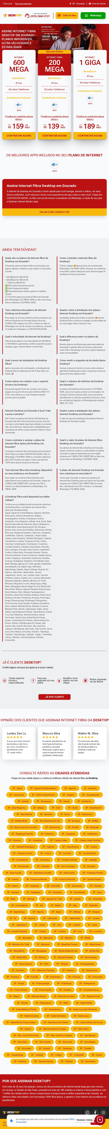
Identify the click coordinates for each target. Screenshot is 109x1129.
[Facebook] (95, 1113)
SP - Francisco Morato (36, 879)
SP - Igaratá (75, 899)
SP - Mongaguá (39, 951)
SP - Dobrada (43, 866)
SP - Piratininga (64, 983)
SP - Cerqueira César (23, 853)
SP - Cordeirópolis (87, 853)
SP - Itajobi (56, 905)
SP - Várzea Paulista (43, 1061)
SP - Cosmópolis (20, 860)
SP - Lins (77, 931)
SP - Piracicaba (95, 977)
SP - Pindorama (53, 977)
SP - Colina (45, 853)
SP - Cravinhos (43, 860)
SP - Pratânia (65, 990)
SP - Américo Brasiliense (43, 795)
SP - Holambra (55, 892)
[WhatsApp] (87, 1113)
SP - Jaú (57, 925)
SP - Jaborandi (50, 918)
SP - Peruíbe (32, 977)
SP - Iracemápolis (19, 905)
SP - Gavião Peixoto (92, 879)
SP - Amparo (68, 795)
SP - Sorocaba (24, 1048)
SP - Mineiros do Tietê (18, 944)
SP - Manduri (67, 938)
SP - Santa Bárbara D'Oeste (24, 1009)
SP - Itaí (39, 905)
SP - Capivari (48, 847)
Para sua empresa (23, 4)
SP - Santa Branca (53, 1009)
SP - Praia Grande (43, 990)
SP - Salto (63, 1003)
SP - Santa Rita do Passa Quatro (21, 1022)
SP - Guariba (95, 886)
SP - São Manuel (87, 1035)
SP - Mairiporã (46, 938)
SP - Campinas (35, 840)
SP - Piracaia (74, 977)
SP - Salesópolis (43, 1003)
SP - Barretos (46, 814)
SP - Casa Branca (70, 847)
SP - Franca (13, 879)
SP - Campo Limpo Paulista (87, 840)
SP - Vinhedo (67, 1061)
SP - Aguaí (17, 788)
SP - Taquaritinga (15, 1055)
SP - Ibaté (10, 899)
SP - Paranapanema (85, 964)
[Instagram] (103, 1113)
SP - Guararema (75, 886)
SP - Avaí (56, 808)
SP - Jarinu (40, 925)
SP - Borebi (73, 827)
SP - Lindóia (59, 931)
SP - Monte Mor (19, 957)
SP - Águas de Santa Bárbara (43, 788)
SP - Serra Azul (65, 1042)
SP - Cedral (91, 847)
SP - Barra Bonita (24, 814)
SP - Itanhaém (91, 905)
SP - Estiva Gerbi (67, 873)
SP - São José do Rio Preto (26, 1035)
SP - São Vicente (43, 1042)
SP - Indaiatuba (96, 899)
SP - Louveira (96, 931)
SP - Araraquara (44, 801)
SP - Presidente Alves (89, 990)
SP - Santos (25, 1029)
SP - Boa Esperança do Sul (47, 821)
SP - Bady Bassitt (93, 808)
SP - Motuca (40, 957)
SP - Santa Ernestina (29, 1016)
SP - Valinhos (20, 1061)
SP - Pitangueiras (87, 983)
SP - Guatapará (33, 892)
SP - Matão (86, 938)
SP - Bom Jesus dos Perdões (23, 827)
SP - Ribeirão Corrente (64, 996)
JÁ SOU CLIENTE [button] (54, 697)
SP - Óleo (44, 964)
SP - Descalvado (21, 866)
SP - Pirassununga (40, 983)
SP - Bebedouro (85, 814)
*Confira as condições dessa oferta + (19, 117)
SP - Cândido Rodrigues (23, 847)
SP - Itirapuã (93, 912)
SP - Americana (17, 795)
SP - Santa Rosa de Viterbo (56, 1022)
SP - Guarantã (53, 886)
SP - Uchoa (97, 1055)
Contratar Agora (19, 135)
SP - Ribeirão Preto (91, 996)
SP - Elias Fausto (13, 873)
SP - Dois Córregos (66, 866)
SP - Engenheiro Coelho (40, 873)
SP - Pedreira (13, 977)
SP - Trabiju (56, 1055)
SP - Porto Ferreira (18, 990)
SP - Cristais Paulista (67, 860)
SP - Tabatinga (65, 1048)
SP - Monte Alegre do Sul (65, 951)
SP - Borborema (52, 827)
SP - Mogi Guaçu (93, 944)
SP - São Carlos (81, 1029)
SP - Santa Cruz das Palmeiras (83, 1009)
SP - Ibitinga (28, 899)
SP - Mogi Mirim (17, 951)
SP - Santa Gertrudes (56, 1016)
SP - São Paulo (20, 1042)
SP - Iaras (97, 892)
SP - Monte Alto (92, 951)
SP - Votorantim (88, 1061)
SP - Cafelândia (90, 834)
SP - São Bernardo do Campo (52, 1029)
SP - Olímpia (62, 964)
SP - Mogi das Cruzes (67, 944)
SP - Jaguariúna (19, 925)
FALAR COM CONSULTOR (54, 212)
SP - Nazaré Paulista (63, 957)
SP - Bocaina (74, 821)
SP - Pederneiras (90, 970)
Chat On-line (69, 15)
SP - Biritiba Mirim (19, 821)
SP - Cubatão (91, 860)
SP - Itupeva (29, 918)
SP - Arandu (23, 801)
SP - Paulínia (68, 970)
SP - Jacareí (93, 918)
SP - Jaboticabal (72, 918)
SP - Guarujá (13, 892)
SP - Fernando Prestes (93, 873)
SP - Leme (92, 925)
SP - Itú (13, 918)
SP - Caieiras (15, 840)
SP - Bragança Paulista (22, 834)
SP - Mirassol (43, 944)
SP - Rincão (22, 1003)
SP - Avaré (73, 808)
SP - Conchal (65, 853)
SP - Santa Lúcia (81, 1016)
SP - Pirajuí (19, 983)
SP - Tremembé (77, 1055)
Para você (7, 4)
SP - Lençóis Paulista (17, 931)
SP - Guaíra (13, 886)
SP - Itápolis (38, 912)
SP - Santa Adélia (84, 1003)
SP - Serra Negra (88, 1042)
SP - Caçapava (68, 834)
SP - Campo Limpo (58, 840)
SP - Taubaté (37, 1055)
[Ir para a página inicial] (12, 15)
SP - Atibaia (38, 808)
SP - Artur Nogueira (16, 808)
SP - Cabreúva (47, 834)
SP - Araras (64, 801)
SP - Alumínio (90, 788)
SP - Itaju (73, 905)
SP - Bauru (65, 814)
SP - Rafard (14, 996)
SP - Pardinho (18, 970)
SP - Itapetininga (17, 912)
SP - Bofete (93, 821)
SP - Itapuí (56, 912)
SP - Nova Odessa (23, 964)
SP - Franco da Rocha (65, 879)
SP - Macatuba (25, 938)
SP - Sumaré (44, 1048)
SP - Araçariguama (90, 795)
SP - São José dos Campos (59, 1035)
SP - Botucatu (92, 827)
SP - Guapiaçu (32, 886)
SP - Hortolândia (77, 892)
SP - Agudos (70, 788)
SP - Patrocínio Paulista (43, 970)
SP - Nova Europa (89, 957)
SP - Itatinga (74, 912)
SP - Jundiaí (74, 925)
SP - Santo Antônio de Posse (89, 1022)
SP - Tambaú (86, 1048)
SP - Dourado (89, 866)
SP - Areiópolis (84, 801)
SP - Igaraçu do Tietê (52, 899)
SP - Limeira (40, 931)
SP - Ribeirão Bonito (36, 996)
